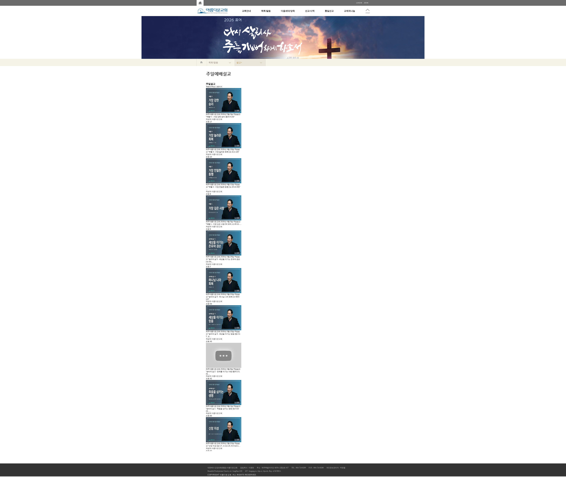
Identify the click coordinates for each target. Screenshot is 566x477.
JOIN (366, 3)
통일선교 (329, 11)
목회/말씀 (266, 11)
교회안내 (246, 11)
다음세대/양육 (288, 11)
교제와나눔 (349, 11)
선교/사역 (310, 11)
